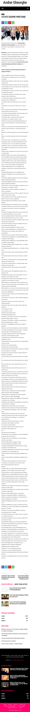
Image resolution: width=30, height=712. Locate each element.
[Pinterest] (9, 22)
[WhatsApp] (13, 22)
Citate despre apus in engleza (8, 641)
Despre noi (15, 704)
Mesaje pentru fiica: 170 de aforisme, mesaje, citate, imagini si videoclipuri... (18, 684)
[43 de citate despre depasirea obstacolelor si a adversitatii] (5, 603)
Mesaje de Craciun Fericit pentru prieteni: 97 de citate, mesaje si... (19, 669)
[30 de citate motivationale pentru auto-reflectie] (5, 596)
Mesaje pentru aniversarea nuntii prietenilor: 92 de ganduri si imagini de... (19, 677)
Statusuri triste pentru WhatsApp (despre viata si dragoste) (8, 577)
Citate (6, 12)
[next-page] (5, 609)
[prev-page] (2, 609)
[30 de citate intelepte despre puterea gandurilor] (5, 589)
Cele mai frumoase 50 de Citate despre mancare (13, 638)
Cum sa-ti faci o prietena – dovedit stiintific (11, 643)
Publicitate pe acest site (13, 707)
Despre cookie (22, 704)
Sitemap (5, 704)
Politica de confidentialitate (10, 706)
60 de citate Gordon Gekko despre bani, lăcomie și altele (23, 577)
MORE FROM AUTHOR (21, 584)
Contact (20, 707)
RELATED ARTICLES (7, 584)
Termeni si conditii (21, 706)
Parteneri (10, 704)
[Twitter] (6, 22)
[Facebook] (2, 22)
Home (2, 12)
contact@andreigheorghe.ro (17, 660)
